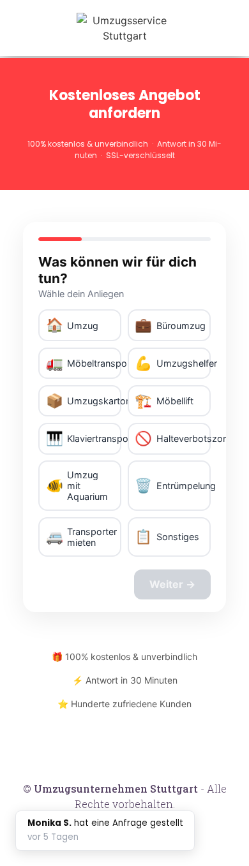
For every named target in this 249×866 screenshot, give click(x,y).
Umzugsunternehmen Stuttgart (116, 788)
